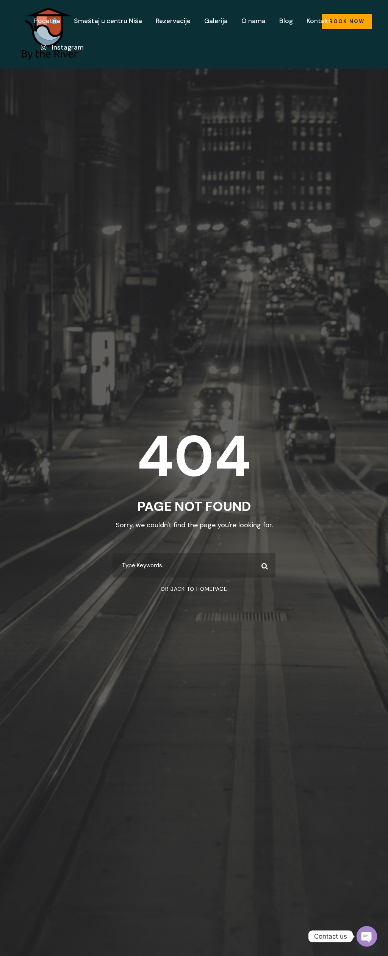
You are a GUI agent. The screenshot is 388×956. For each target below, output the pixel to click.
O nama (253, 21)
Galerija (216, 21)
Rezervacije (173, 21)
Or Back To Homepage (194, 588)
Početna (47, 21)
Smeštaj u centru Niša (108, 21)
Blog (286, 21)
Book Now (347, 21)
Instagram (67, 47)
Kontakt (319, 21)
